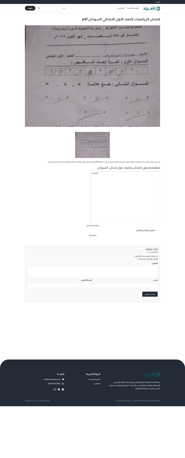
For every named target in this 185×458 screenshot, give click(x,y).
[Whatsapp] (54, 389)
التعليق (154, 263)
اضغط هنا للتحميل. (92, 225)
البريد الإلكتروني (86, 280)
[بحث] (39, 8)
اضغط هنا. (92, 235)
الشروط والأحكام (43, 400)
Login (30, 8)
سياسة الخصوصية (31, 400)
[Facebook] (58, 389)
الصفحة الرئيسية (133, 8)
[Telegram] (62, 389)
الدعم (158, 2)
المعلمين (121, 8)
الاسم (155, 280)
